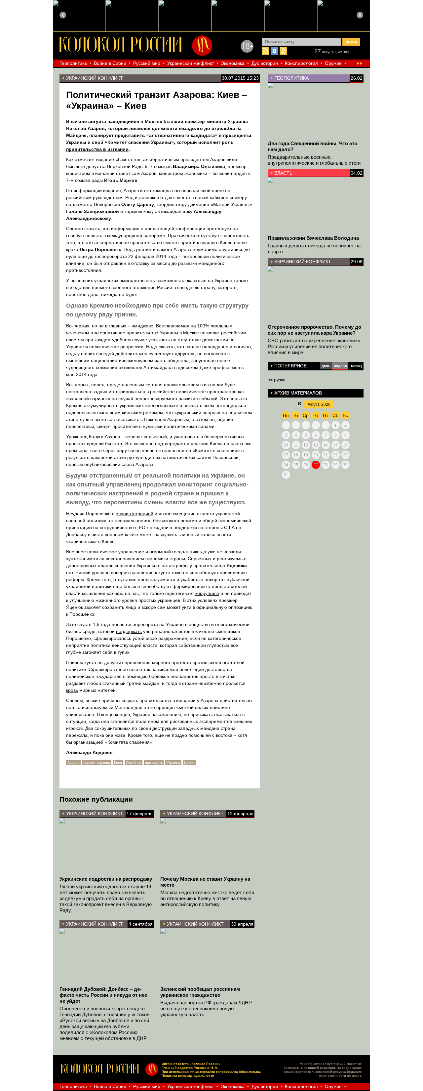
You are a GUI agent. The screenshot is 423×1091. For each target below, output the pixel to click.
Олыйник (133, 763)
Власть (283, 173)
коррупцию (207, 593)
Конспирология (301, 63)
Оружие (333, 63)
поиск (351, 41)
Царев (189, 763)
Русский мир (146, 63)
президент (153, 763)
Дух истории (264, 63)
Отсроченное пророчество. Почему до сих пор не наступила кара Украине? (314, 330)
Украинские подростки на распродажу (105, 879)
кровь (72, 690)
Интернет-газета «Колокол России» (191, 1064)
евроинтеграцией (134, 513)
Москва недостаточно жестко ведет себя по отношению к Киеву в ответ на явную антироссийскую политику (207, 898)
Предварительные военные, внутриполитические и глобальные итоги (314, 160)
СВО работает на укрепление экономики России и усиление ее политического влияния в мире (314, 346)
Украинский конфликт (190, 63)
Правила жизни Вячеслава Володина (313, 238)
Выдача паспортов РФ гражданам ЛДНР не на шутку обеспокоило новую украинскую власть (206, 1008)
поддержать (129, 631)
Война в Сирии (110, 63)
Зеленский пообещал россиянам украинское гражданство (200, 992)
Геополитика (73, 63)
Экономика (233, 63)
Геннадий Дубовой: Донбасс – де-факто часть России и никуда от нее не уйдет (103, 995)
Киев (118, 763)
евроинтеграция (96, 763)
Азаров (73, 763)
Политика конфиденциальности (188, 1075)
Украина (173, 763)
